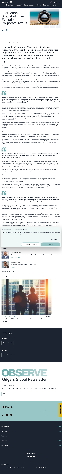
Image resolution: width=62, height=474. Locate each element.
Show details (54, 239)
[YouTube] (7, 415)
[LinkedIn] (3, 30)
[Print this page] (10, 30)
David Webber (16, 262)
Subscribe (5, 394)
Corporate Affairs (7, 354)
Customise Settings (30, 244)
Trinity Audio (15, 42)
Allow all (50, 244)
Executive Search (7, 343)
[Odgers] (6, 2)
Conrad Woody (16, 252)
